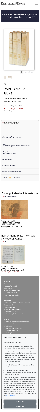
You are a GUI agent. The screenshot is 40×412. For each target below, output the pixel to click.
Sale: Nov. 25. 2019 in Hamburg (20, 16)
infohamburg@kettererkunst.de (14, 314)
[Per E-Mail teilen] (9, 177)
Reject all (20, 401)
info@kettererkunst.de (11, 295)
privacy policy (10, 395)
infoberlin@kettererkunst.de (13, 333)
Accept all (20, 406)
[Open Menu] (36, 3)
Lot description (11, 122)
